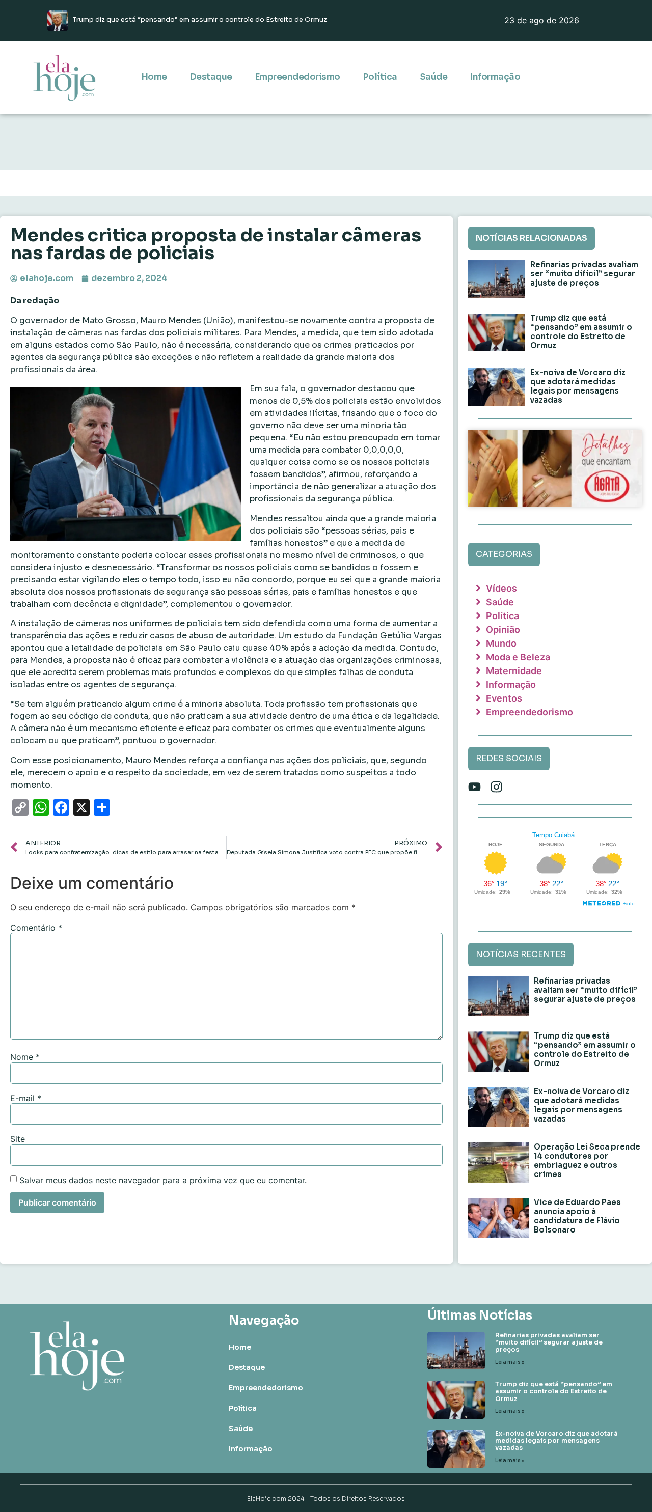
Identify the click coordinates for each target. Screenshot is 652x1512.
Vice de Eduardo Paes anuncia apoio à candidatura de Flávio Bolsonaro (577, 1216)
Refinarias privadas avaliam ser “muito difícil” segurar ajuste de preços (584, 274)
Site (17, 1139)
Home (154, 77)
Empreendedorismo (297, 77)
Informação (495, 77)
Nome (25, 1057)
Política (380, 77)
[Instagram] (496, 786)
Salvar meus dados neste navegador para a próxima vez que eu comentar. (163, 1180)
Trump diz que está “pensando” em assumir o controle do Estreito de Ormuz (581, 331)
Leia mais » (509, 1362)
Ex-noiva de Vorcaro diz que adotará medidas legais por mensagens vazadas (578, 386)
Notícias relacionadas (531, 238)
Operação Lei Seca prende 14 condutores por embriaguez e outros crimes (587, 1160)
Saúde (434, 77)
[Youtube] (474, 786)
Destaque (210, 77)
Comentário (36, 927)
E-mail (25, 1098)
